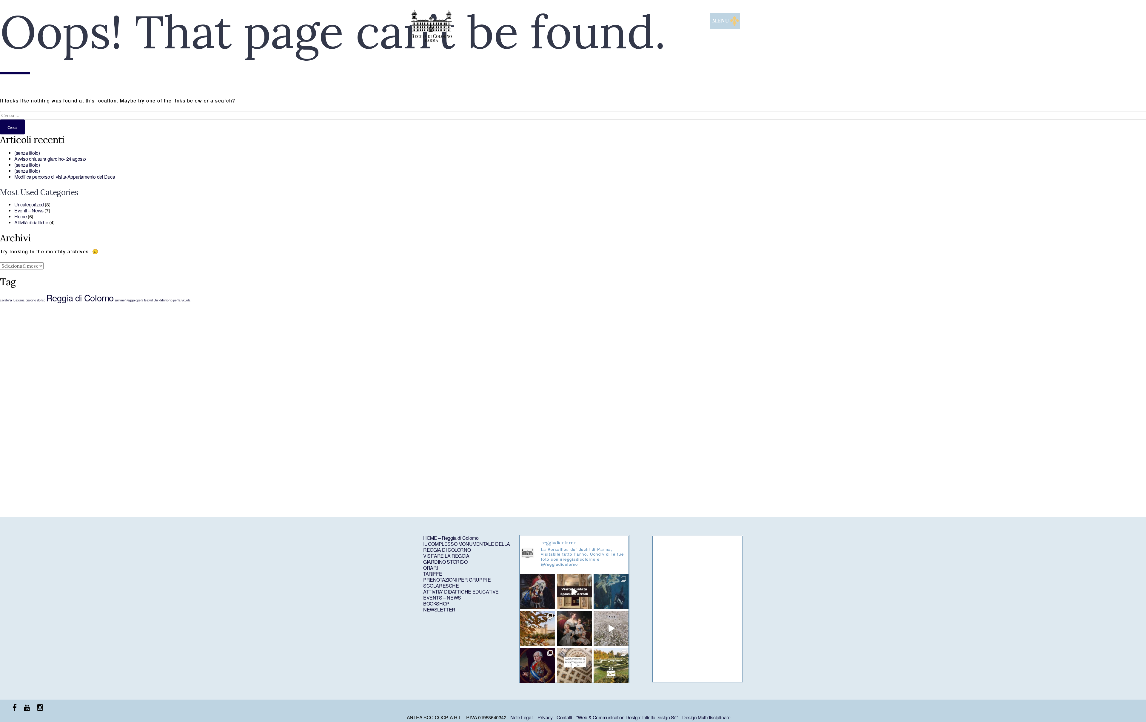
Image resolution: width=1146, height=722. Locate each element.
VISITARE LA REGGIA (446, 555)
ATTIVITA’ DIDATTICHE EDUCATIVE (461, 591)
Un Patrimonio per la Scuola (172, 300)
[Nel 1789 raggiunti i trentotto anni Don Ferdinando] (574, 665)
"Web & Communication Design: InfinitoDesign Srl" (627, 717)
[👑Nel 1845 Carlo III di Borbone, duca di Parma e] (574, 628)
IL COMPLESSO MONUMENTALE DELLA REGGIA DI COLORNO (466, 546)
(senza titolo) (27, 152)
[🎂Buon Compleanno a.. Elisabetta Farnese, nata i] (611, 665)
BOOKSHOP (436, 603)
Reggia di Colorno (80, 297)
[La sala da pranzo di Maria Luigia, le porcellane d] (574, 591)
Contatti (564, 717)
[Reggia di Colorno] (431, 40)
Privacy (544, 717)
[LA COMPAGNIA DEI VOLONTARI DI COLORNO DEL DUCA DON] (537, 665)
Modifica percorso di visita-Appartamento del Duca (64, 176)
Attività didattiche (31, 222)
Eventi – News (29, 210)
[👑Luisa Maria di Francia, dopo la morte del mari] (537, 591)
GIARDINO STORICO (445, 561)
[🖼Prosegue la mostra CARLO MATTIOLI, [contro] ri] (611, 628)
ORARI (430, 567)
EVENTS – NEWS (442, 597)
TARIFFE (432, 573)
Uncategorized (29, 204)
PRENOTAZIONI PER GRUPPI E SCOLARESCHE (457, 582)
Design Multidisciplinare (706, 717)
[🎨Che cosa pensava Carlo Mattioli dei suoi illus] (611, 591)
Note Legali (522, 717)
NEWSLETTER (439, 609)
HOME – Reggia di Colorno (450, 537)
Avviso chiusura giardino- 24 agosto (50, 158)
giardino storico (35, 300)
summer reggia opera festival (134, 300)
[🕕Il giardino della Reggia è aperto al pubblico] (537, 628)
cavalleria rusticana (12, 300)
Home (20, 216)
